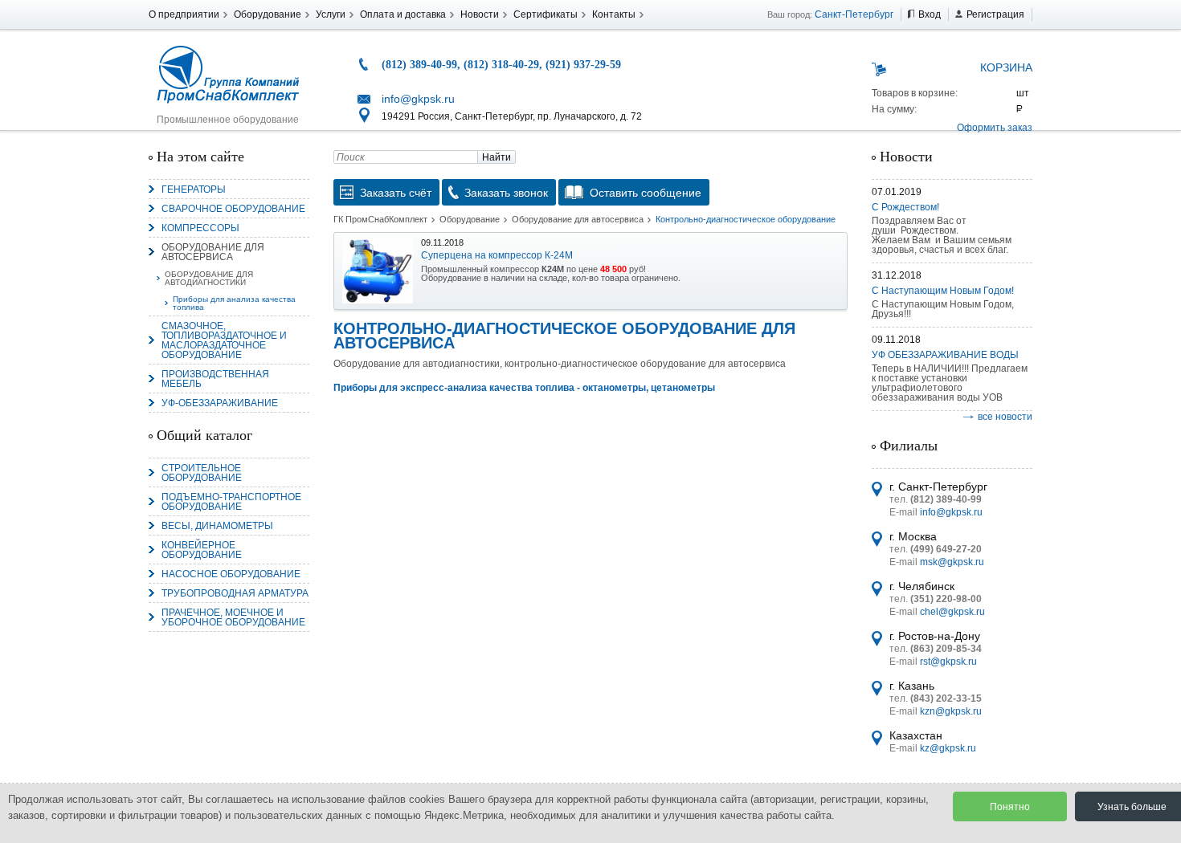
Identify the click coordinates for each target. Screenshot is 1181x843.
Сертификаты (545, 14)
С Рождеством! (905, 207)
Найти (496, 157)
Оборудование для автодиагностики (209, 278)
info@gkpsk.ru (418, 98)
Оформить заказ (994, 127)
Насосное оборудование (230, 574)
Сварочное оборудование (233, 208)
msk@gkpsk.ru (952, 562)
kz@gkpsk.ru (948, 748)
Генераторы (193, 189)
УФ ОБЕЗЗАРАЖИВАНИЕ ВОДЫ (945, 354)
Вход (929, 14)
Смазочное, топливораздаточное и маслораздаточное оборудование (224, 340)
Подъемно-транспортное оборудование (231, 501)
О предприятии (184, 14)
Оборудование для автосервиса (212, 252)
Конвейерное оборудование (201, 550)
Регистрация (995, 14)
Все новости (1005, 416)
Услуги (330, 14)
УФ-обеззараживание (219, 403)
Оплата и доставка (403, 14)
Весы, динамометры (217, 525)
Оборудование (267, 14)
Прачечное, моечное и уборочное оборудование (233, 617)
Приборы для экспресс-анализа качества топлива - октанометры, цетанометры (524, 387)
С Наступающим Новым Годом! (943, 290)
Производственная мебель (215, 379)
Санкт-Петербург (854, 14)
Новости (479, 14)
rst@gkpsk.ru (948, 661)
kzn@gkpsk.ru (951, 711)
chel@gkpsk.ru (952, 611)
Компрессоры (200, 228)
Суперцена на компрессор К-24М (497, 255)
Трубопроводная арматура (235, 593)
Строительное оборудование (201, 472)
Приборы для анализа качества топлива (234, 303)
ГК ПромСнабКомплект (380, 219)
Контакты (613, 14)
